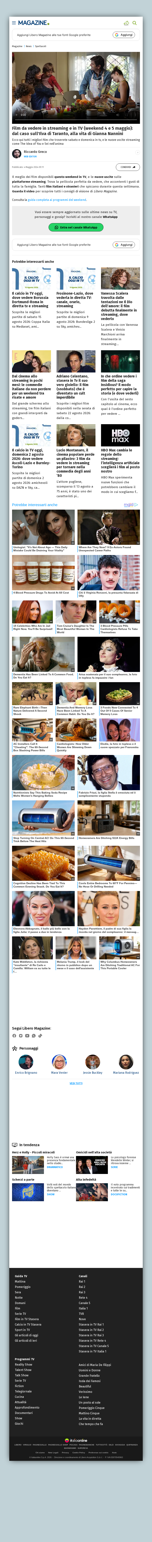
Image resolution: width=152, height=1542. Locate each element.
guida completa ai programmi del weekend (57, 200)
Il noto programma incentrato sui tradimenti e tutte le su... (125, 1187)
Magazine (17, 46)
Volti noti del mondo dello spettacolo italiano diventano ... (61, 1187)
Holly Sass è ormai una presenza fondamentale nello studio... (61, 1160)
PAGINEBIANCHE (86, 1445)
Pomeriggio (22, 1287)
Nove (82, 1319)
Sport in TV (22, 1330)
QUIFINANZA (132, 1445)
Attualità (20, 1402)
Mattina (20, 1281)
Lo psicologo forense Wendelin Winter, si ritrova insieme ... (123, 1160)
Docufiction (119, 1194)
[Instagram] (21, 1035)
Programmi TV (24, 1359)
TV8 (81, 1314)
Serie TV (20, 1314)
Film (17, 1308)
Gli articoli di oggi (26, 1335)
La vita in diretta (90, 1418)
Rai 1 (82, 1281)
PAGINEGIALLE (40, 1445)
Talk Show (21, 1375)
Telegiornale (23, 1391)
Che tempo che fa (91, 1424)
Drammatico (55, 1167)
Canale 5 (84, 1303)
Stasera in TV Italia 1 (92, 1351)
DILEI (111, 1445)
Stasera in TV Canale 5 (94, 1346)
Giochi (19, 1423)
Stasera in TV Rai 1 (91, 1324)
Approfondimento (27, 1407)
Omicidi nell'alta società (94, 1152)
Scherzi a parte (23, 1180)
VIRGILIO (27, 1445)
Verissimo (85, 1392)
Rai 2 (82, 1287)
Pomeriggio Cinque (92, 1408)
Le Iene (84, 1397)
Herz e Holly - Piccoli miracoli (33, 1152)
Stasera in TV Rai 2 (91, 1330)
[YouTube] (27, 1035)
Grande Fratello (89, 1375)
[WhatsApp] (34, 1035)
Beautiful (85, 1386)
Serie (114, 1167)
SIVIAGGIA (120, 1445)
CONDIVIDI (126, 167)
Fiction (19, 1386)
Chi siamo (40, 1453)
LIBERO (18, 1445)
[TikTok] (40, 1035)
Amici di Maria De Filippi (95, 1365)
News (29, 46)
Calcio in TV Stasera (28, 1324)
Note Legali (53, 1453)
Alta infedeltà (86, 1180)
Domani (20, 1303)
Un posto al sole (89, 1402)
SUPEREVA (83, 1448)
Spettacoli (40, 46)
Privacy (65, 1453)
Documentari (24, 1413)
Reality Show (23, 1364)
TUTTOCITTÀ (101, 1445)
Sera (18, 1292)
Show (50, 1194)
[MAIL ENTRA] (127, 23)
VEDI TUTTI (76, 1083)
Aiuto (114, 1453)
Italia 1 (83, 1308)
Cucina (19, 1397)
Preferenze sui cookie (98, 1453)
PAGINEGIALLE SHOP (58, 1445)
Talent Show (23, 1370)
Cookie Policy (78, 1453)
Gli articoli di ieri (26, 1340)
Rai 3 (82, 1292)
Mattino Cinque (89, 1413)
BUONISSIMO (70, 1448)
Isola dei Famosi (89, 1381)
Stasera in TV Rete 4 (92, 1340)
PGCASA (73, 1445)
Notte (19, 1297)
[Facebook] (14, 1035)
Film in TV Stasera (27, 1319)
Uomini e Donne (89, 1370)
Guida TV (21, 1276)
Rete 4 (83, 1297)
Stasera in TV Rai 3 (91, 1335)
